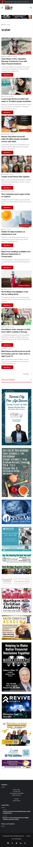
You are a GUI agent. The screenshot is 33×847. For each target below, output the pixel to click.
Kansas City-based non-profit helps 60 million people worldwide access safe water (14, 139)
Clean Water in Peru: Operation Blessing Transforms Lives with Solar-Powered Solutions (14, 61)
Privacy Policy (16, 800)
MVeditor (5, 56)
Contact (16, 799)
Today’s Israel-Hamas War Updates (15, 177)
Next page (26, 374)
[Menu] (2, 8)
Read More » (7, 75)
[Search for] (31, 8)
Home (4, 24)
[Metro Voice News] (8, 7)
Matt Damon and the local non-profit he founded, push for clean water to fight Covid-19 (15, 353)
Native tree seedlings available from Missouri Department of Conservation (16, 254)
